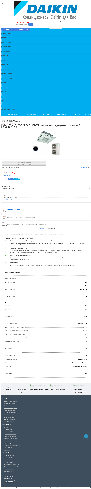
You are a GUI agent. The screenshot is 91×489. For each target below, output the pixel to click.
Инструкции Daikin (8, 462)
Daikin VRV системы (9, 421)
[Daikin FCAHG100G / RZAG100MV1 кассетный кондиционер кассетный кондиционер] (46, 143)
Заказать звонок (9, 481)
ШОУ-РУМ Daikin (8, 457)
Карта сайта (7, 450)
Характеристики (52, 228)
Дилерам (77, 114)
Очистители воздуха (9, 417)
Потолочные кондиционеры (11, 412)
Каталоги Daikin (8, 460)
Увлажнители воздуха (9, 419)
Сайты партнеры (8, 447)
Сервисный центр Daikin (10, 436)
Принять (73, 488)
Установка (10, 3)
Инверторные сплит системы (11, 464)
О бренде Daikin (8, 429)
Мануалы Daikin (8, 471)
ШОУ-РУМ (46, 114)
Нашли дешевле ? (7, 175)
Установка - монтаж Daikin (10, 438)
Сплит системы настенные (10, 401)
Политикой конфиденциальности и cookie (60, 488)
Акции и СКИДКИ (8, 443)
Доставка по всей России (10, 434)
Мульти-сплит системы (9, 403)
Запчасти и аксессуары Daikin (11, 466)
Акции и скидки (31, 114)
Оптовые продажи (8, 431)
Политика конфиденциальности (12, 445)
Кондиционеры (12, 114)
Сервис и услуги (61, 114)
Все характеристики (7, 199)
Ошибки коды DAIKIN (9, 455)
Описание (42, 228)
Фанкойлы (6, 415)
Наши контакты (8, 440)
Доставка (4, 3)
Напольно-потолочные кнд (10, 410)
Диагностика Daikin (9, 469)
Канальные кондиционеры (10, 408)
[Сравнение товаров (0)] (48, 23)
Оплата (6, 427)
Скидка (14, 173)
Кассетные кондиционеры (10, 405)
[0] (50, 22)
